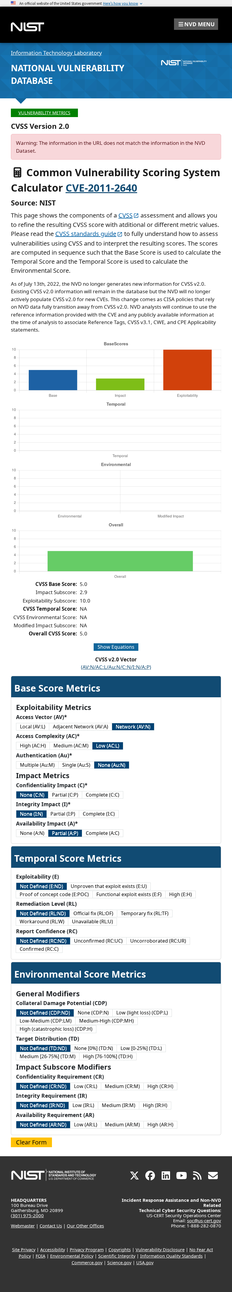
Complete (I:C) (99, 813)
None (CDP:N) (93, 1012)
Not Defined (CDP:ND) (45, 1012)
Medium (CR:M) (122, 1086)
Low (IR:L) (83, 1105)
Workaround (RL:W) (42, 921)
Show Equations (116, 647)
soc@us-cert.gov (204, 1220)
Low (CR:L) (85, 1086)
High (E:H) (180, 894)
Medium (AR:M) (122, 1124)
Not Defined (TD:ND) (43, 1048)
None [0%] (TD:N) (93, 1048)
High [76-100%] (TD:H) (108, 1056)
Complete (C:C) (102, 794)
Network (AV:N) (133, 726)
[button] (196, 24)
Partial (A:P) (65, 833)
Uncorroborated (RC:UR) (158, 940)
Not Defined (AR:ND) (43, 1124)
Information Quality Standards (171, 1256)
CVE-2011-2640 (101, 188)
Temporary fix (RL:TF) (145, 913)
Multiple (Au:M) (37, 765)
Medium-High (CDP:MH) (106, 1020)
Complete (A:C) (102, 833)
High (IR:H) (155, 1105)
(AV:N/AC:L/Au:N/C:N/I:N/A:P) (116, 667)
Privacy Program (87, 1249)
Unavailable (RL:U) (92, 921)
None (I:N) (31, 813)
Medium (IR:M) (118, 1105)
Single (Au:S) (76, 765)
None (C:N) (32, 794)
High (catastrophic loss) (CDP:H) (56, 1029)
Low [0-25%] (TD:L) (141, 1048)
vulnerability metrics (44, 113)
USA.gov (144, 1262)
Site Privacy (23, 1249)
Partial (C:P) (65, 794)
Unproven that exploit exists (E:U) (109, 886)
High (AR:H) (160, 1124)
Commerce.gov (87, 1262)
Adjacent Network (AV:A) (80, 726)
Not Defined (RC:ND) (43, 940)
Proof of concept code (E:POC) (54, 894)
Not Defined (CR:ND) (43, 1086)
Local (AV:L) (32, 726)
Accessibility (52, 1249)
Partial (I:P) (62, 813)
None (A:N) (32, 833)
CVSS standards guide (85, 234)
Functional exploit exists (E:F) (129, 894)
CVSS (125, 215)
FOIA (40, 1256)
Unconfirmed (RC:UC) (98, 940)
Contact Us (51, 1226)
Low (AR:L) (85, 1124)
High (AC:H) (33, 745)
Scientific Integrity (116, 1256)
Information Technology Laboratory (56, 52)
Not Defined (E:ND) (41, 886)
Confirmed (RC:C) (39, 949)
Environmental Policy (71, 1256)
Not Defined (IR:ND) (42, 1105)
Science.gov (119, 1262)
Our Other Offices (85, 1226)
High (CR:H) (160, 1086)
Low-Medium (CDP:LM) (46, 1020)
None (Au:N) (111, 765)
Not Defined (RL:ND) (43, 913)
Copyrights (119, 1249)
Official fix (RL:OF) (93, 913)
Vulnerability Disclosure (160, 1249)
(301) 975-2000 (27, 1215)
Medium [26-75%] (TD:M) (48, 1056)
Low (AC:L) (107, 745)
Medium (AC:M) (71, 745)
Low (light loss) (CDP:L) (142, 1012)
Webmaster (23, 1226)
